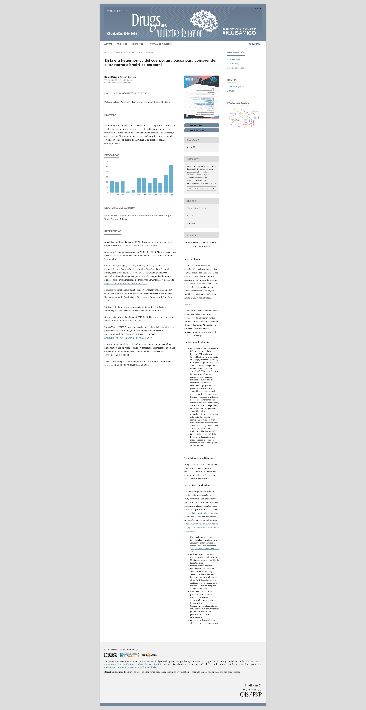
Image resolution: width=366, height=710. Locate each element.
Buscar (255, 44)
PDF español (195, 125)
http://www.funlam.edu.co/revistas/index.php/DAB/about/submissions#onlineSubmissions (201, 527)
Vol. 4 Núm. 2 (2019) (133, 52)
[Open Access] (149, 656)
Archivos (122, 44)
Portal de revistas (161, 44)
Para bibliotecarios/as (236, 68)
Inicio (107, 52)
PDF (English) (196, 130)
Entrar (258, 8)
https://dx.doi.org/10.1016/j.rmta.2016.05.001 (125, 283)
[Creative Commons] (110, 656)
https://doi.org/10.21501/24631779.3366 (128, 93)
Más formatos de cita (198, 188)
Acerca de (138, 44)
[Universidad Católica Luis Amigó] (129, 656)
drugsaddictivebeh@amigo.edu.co (199, 513)
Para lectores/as (234, 59)
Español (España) (235, 86)
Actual (108, 44)
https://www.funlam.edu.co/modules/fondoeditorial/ (132, 667)
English (230, 90)
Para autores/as (234, 63)
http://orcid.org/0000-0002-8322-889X (118, 83)
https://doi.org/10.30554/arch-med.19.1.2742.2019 (128, 337)
